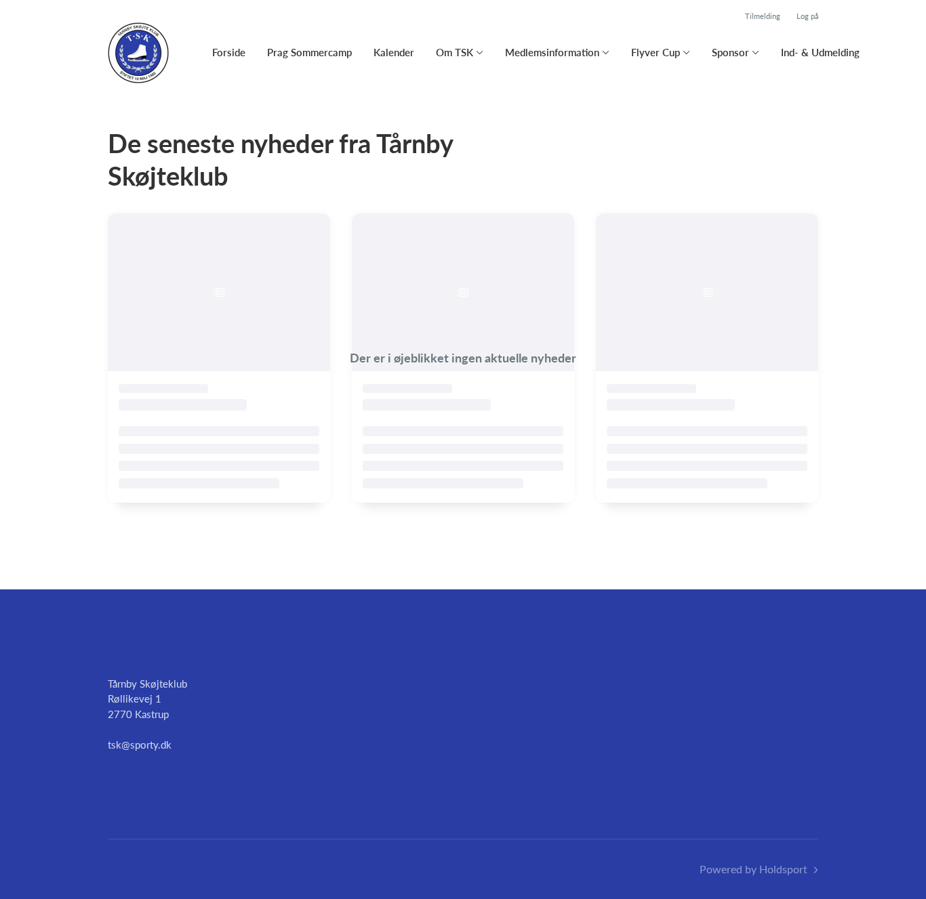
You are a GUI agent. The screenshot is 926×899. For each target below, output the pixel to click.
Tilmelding (762, 16)
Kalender (394, 52)
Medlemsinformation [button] (552, 52)
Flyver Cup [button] (655, 52)
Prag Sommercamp (309, 52)
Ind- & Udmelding (820, 52)
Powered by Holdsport (753, 868)
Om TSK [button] (454, 52)
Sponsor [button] (730, 52)
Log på (807, 16)
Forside (228, 52)
